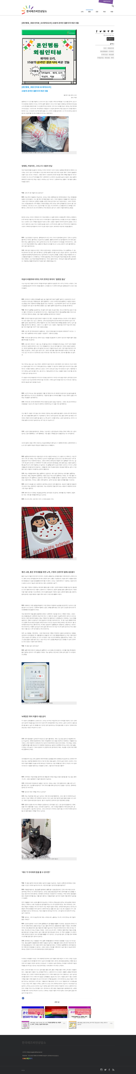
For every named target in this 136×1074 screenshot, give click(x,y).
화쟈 (113, 57)
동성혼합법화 (104, 51)
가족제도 (111, 51)
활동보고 (111, 38)
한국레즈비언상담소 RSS (113, 1070)
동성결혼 (111, 54)
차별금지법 (101, 57)
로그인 (23, 1070)
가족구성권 (105, 54)
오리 (105, 48)
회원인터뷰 (111, 48)
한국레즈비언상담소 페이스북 (109, 1070)
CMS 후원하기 (27, 1058)
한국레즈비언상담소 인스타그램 (101, 1070)
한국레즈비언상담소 (35, 11)
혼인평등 (107, 57)
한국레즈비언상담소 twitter (105, 1070)
